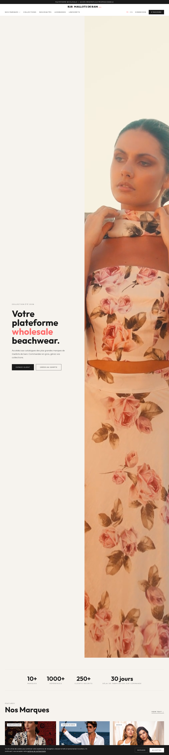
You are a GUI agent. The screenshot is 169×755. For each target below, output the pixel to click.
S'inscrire (156, 12)
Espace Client (23, 367)
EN (131, 12)
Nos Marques (11, 12)
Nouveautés (45, 12)
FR (127, 12)
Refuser (141, 750)
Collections (29, 12)
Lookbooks (60, 12)
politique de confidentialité (36, 751)
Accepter (157, 750)
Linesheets (74, 12)
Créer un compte (48, 367)
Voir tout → (158, 712)
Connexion (140, 12)
